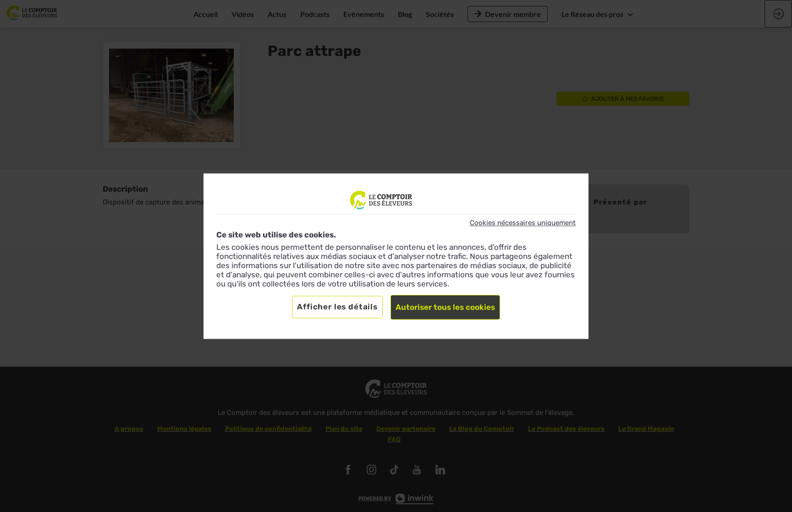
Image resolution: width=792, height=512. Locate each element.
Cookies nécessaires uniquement (523, 223)
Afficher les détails (337, 306)
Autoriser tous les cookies (445, 307)
